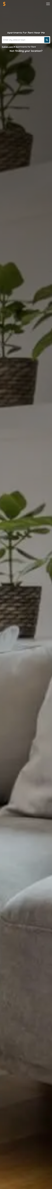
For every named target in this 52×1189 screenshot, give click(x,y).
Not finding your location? (26, 50)
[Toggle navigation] (48, 4)
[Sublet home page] (4, 4)
